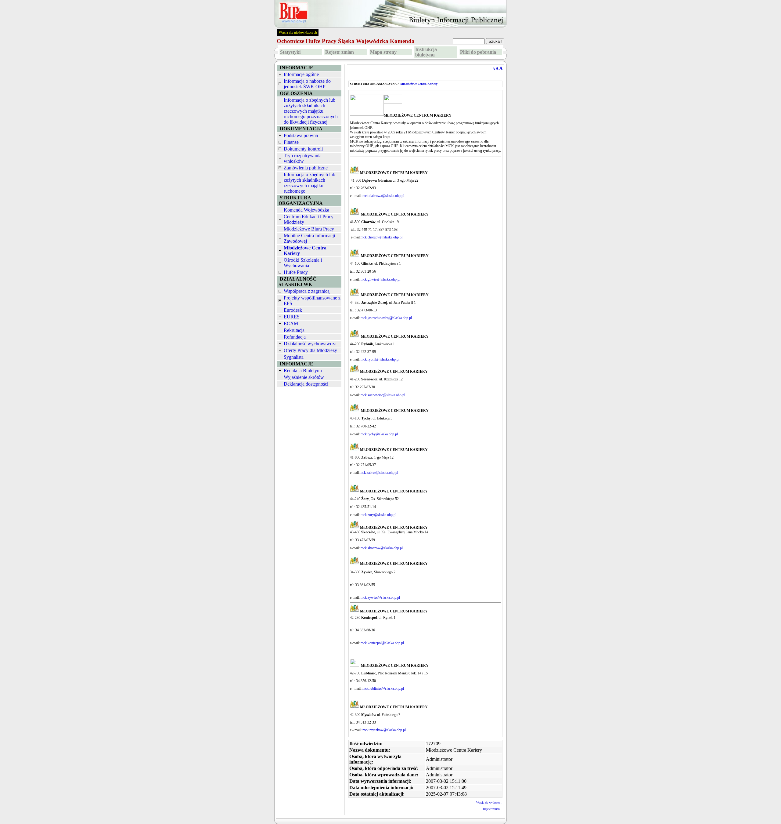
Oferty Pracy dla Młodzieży (310, 350)
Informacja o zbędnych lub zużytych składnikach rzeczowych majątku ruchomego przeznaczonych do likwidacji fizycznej (311, 111)
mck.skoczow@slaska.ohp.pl (382, 548)
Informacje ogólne (301, 74)
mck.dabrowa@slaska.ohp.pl (383, 196)
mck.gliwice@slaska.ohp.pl (380, 279)
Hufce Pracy (296, 272)
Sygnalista (294, 357)
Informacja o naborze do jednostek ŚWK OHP (307, 83)
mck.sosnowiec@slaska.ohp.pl (383, 395)
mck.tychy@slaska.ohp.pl (379, 434)
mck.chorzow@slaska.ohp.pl (381, 237)
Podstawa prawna (301, 135)
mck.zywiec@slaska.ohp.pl (380, 597)
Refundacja (295, 336)
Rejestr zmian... (492, 809)
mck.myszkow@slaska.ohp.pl (384, 730)
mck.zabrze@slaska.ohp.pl (379, 472)
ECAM (291, 323)
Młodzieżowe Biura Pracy (309, 228)
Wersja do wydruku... (489, 802)
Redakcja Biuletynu (303, 370)
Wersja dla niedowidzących (298, 32)
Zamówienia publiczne (306, 167)
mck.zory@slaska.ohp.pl (378, 515)
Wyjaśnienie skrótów (304, 377)
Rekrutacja (294, 330)
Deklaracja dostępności (306, 384)
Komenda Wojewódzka (306, 209)
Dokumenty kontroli (303, 148)
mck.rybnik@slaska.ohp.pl (380, 359)
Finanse (291, 142)
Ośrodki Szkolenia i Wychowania (303, 262)
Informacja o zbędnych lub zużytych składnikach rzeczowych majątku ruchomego (309, 183)
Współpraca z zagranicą (306, 291)
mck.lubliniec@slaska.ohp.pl (383, 688)
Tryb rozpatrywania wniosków (303, 158)
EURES (292, 316)
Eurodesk (293, 310)
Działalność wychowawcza (310, 343)
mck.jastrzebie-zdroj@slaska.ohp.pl (386, 318)
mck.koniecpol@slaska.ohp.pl (382, 643)
